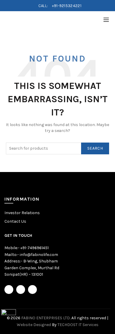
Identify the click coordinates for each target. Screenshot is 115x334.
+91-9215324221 (66, 6)
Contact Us (15, 221)
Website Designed (34, 324)
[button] (8, 316)
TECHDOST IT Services (78, 324)
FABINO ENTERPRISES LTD (45, 317)
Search (95, 148)
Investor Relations (22, 212)
